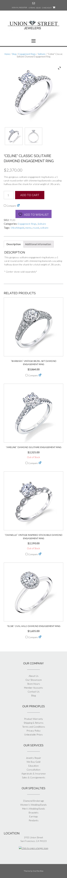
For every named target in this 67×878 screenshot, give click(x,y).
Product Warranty (33, 718)
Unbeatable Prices (33, 734)
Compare (11, 205)
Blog (33, 695)
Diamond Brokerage (33, 800)
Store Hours (33, 683)
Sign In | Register (19, 7)
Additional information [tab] (38, 244)
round (36, 227)
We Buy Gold (33, 761)
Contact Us (34, 691)
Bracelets (33, 812)
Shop (14, 54)
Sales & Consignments (33, 777)
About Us (33, 675)
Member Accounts (33, 687)
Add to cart (29, 195)
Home (7, 54)
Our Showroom (33, 679)
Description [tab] (14, 244)
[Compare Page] (18, 205)
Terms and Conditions (33, 726)
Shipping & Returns (33, 722)
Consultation (33, 769)
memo (28, 227)
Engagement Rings (27, 54)
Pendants (33, 820)
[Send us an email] (34, 3)
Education (33, 765)
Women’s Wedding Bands (33, 804)
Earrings (33, 816)
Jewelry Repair (33, 757)
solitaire (44, 227)
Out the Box (38, 871)
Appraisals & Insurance (33, 773)
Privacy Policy (33, 730)
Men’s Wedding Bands (33, 808)
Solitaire (41, 54)
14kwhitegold (17, 227)
